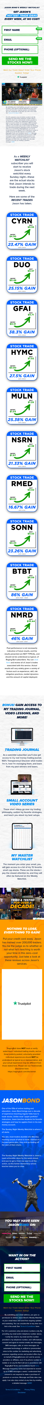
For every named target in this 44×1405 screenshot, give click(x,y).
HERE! (13, 142)
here (29, 133)
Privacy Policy (30, 1389)
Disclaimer (22, 1392)
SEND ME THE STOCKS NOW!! (19, 60)
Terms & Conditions (13, 113)
